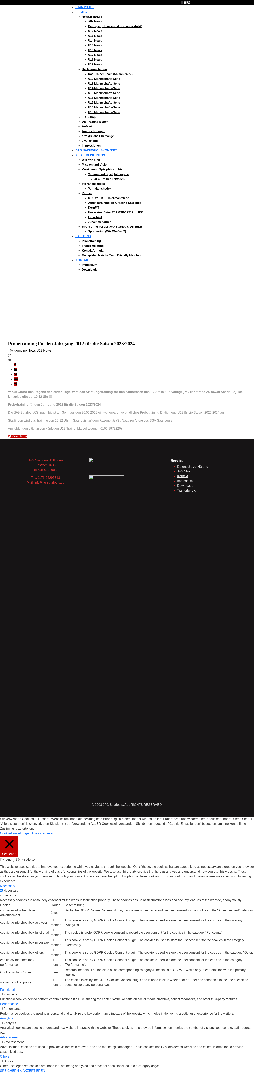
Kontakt (82, 260)
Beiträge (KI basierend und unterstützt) (115, 26)
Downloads (89, 269)
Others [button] (4, 1056)
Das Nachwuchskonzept (96, 150)
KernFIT (93, 207)
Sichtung (83, 236)
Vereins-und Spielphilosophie (102, 169)
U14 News (95, 40)
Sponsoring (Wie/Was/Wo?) (107, 231)
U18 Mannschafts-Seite (104, 107)
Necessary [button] (7, 885)
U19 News (95, 64)
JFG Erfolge (90, 140)
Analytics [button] (6, 1018)
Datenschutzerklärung (192, 466)
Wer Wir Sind (91, 159)
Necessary (10, 890)
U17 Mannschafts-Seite (104, 102)
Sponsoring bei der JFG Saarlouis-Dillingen (112, 226)
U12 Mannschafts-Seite (104, 78)
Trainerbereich (187, 490)
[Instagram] (188, 2)
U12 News (95, 31)
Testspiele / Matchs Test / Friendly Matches (111, 255)
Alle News (95, 21)
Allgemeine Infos (90, 155)
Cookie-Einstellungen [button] (15, 833)
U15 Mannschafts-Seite (104, 93)
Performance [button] (9, 1004)
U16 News (95, 50)
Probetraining (91, 241)
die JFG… (82, 12)
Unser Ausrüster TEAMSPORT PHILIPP (115, 212)
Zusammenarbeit (99, 222)
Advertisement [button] (10, 1037)
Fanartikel (95, 217)
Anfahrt (87, 126)
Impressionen (91, 145)
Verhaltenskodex (93, 183)
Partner (87, 193)
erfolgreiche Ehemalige (98, 136)
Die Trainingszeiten (95, 121)
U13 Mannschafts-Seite (104, 83)
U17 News (95, 54)
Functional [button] (7, 989)
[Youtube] (185, 2)
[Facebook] (182, 2)
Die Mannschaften (94, 69)
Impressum (89, 264)
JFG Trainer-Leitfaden (109, 179)
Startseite (84, 7)
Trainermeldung (93, 245)
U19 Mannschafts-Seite (104, 112)
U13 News (95, 35)
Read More (19, 436)
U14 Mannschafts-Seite (104, 88)
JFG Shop (89, 117)
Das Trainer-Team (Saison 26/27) (110, 74)
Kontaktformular (93, 250)
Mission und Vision (95, 164)
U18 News (95, 59)
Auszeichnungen (93, 131)
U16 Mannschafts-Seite (104, 97)
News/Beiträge (92, 16)
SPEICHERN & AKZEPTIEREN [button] (22, 1070)
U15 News (95, 45)
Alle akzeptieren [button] (43, 833)
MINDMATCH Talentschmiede (108, 198)
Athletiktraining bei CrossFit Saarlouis (114, 202)
